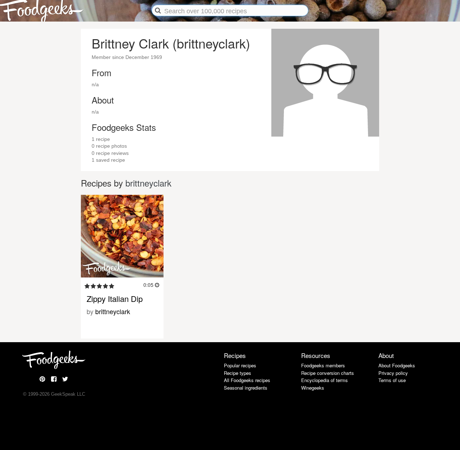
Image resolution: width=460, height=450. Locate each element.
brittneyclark (148, 182)
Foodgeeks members (323, 365)
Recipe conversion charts (327, 372)
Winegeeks (312, 387)
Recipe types (237, 372)
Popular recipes (240, 365)
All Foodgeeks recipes (247, 380)
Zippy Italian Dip (115, 298)
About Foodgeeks (396, 365)
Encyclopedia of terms (324, 380)
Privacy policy (393, 372)
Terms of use (392, 380)
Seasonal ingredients (245, 387)
